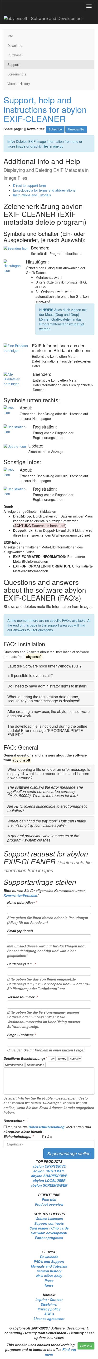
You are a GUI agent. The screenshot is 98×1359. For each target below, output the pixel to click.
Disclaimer (49, 1304)
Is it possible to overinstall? (30, 675)
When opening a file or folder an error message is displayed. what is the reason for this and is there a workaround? (48, 773)
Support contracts (49, 1223)
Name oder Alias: (22, 902)
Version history (49, 1271)
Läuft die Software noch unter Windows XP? (44, 666)
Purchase (14, 55)
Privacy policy (49, 1309)
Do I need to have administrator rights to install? (47, 686)
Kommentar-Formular (20, 895)
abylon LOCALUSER (49, 1180)
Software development (49, 1232)
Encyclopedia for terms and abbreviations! (44, 190)
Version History (18, 83)
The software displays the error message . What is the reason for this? (45, 791)
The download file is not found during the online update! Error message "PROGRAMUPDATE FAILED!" (47, 730)
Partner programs (49, 1237)
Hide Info (86, 1346)
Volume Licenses (49, 1218)
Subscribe (55, 129)
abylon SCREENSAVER (49, 1185)
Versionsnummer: (22, 997)
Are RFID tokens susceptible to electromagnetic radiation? (47, 808)
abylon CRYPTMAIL (49, 1171)
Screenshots (16, 74)
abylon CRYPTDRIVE (49, 1166)
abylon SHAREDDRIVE (49, 1175)
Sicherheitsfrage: (19, 1136)
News (49, 1285)
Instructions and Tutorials (32, 195)
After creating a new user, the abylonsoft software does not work (48, 713)
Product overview (49, 1204)
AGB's (49, 1313)
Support (13, 64)
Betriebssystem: (21, 963)
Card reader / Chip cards (49, 1228)
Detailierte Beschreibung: (25, 1058)
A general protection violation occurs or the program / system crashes (43, 838)
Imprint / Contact (49, 1299)
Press (49, 1280)
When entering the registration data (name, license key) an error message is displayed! (43, 699)
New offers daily (49, 1275)
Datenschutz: (15, 1120)
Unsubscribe (76, 129)
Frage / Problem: (21, 1034)
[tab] (49, 666)
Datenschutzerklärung (46, 1127)
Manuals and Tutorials (49, 1266)
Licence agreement (49, 1318)
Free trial (49, 1199)
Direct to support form (29, 185)
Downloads (49, 1256)
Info (10, 36)
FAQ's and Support (49, 1261)
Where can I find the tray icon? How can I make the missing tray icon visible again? (46, 823)
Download (14, 45)
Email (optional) (20, 930)
